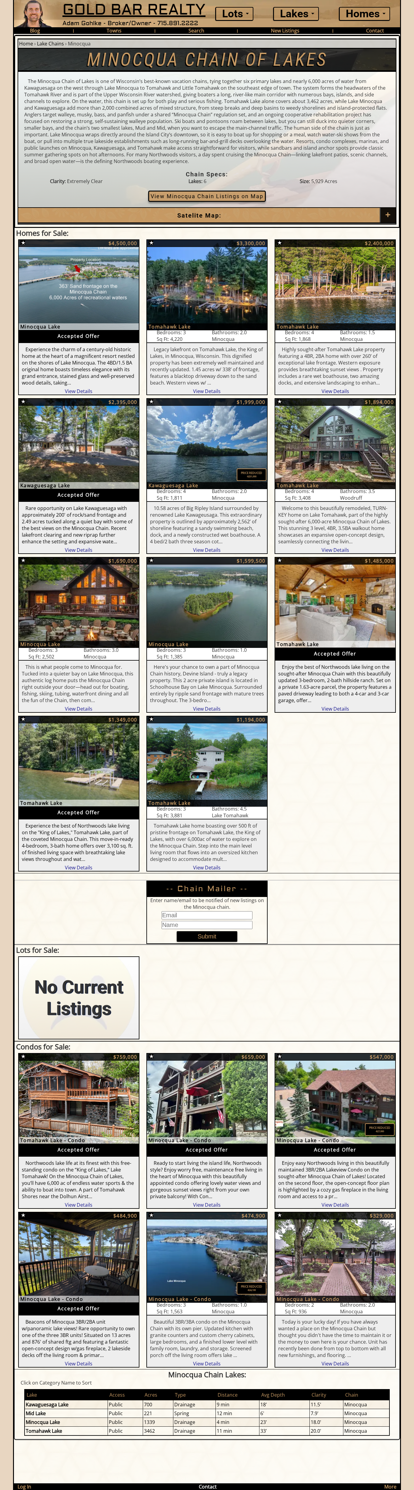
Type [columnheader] (180, 1395)
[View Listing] (79, 285)
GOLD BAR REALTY (133, 10)
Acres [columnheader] (151, 1395)
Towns (114, 30)
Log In (24, 1486)
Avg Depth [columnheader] (273, 1395)
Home (26, 43)
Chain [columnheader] (351, 1395)
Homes (363, 14)
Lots (232, 14)
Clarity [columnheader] (319, 1395)
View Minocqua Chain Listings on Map (207, 196)
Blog (35, 30)
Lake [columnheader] (32, 1395)
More (390, 1486)
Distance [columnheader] (228, 1395)
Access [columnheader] (117, 1395)
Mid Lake (36, 1413)
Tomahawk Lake (44, 1431)
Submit (207, 936)
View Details (78, 391)
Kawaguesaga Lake (47, 1404)
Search (196, 30)
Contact (375, 30)
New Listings (285, 30)
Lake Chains (50, 43)
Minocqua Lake (43, 1422)
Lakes (294, 14)
